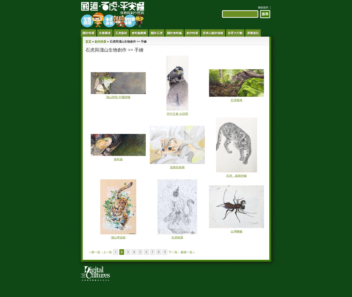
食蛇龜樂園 (139, 33)
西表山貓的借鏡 (213, 33)
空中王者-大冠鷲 (177, 114)
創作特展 (192, 33)
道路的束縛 (177, 167)
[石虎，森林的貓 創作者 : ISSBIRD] (236, 171)
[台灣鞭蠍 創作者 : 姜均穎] (236, 227)
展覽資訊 (253, 33)
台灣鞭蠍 (236, 231)
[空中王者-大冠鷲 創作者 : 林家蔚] (177, 109)
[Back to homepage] (112, 26)
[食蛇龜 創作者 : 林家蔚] (118, 155)
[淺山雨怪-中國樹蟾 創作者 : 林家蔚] (118, 93)
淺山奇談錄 (118, 237)
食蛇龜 (118, 159)
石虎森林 (121, 33)
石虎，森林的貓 (236, 176)
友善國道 (105, 33)
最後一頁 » (188, 252)
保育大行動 (235, 33)
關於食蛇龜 (174, 33)
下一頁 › (173, 252)
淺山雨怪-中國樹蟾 (118, 97)
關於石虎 (157, 33)
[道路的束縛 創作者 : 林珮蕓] (177, 163)
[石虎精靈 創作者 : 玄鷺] (177, 233)
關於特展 (88, 33)
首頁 (88, 41)
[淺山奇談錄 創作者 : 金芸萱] (118, 233)
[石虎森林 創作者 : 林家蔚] (236, 96)
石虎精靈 (177, 237)
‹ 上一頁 (106, 252)
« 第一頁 (94, 252)
